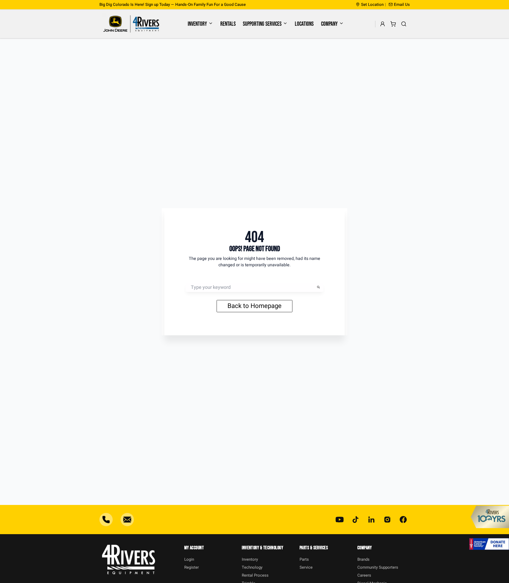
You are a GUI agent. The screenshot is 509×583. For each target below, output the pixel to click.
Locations (304, 24)
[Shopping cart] (393, 24)
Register (191, 567)
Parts (304, 559)
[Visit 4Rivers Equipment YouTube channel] (339, 519)
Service (306, 567)
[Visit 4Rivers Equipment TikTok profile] (355, 519)
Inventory (197, 24)
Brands (363, 559)
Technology (252, 567)
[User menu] (382, 24)
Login (189, 559)
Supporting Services (262, 24)
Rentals (228, 24)
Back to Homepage (254, 306)
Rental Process (255, 575)
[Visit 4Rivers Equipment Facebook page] (403, 519)
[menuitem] (200, 24)
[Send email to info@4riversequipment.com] (127, 519)
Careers (364, 575)
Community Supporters (377, 567)
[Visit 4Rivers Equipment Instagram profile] (387, 519)
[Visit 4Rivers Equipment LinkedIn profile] (371, 519)
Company (329, 24)
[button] (399, 5)
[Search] (404, 24)
